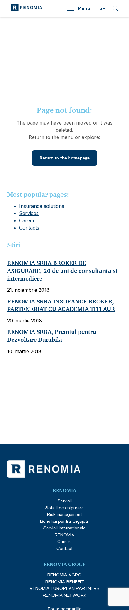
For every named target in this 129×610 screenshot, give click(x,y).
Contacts (29, 228)
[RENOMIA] (26, 8)
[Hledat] (115, 8)
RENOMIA (64, 535)
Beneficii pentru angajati (64, 521)
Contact (64, 548)
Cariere (64, 541)
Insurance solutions (41, 206)
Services (29, 213)
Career (27, 220)
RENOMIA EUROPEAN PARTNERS (65, 588)
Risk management (64, 514)
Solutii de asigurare (64, 507)
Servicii (65, 501)
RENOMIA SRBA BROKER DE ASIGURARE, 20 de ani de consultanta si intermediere (62, 270)
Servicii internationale (65, 528)
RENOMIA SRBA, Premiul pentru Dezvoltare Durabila (51, 336)
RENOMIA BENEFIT (64, 581)
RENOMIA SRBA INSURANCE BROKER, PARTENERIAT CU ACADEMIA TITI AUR (61, 305)
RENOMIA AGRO (64, 575)
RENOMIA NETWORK (64, 595)
